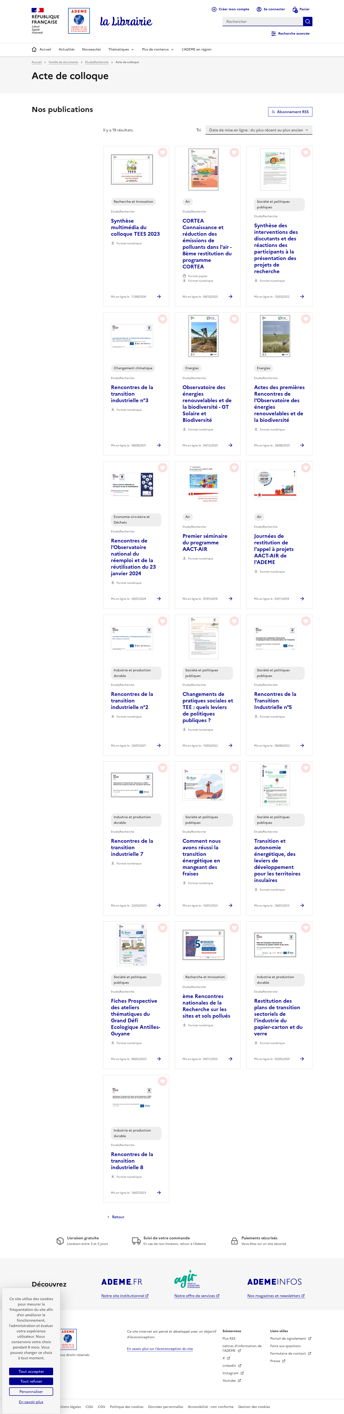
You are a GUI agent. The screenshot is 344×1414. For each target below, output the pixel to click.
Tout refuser (31, 1381)
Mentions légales (68, 1406)
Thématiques (118, 49)
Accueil (45, 49)
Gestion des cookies (254, 1406)
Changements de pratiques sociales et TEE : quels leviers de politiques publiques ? (208, 707)
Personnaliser (31, 1391)
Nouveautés (91, 49)
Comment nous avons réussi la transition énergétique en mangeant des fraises (202, 857)
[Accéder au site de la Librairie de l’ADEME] (126, 21)
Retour (118, 1217)
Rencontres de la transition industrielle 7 (132, 847)
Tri (198, 130)
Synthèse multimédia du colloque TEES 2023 (135, 227)
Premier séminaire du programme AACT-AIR (205, 543)
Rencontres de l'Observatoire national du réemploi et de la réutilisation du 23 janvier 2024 (133, 557)
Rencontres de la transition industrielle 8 (132, 1161)
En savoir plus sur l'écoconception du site (160, 1348)
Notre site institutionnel (122, 1295)
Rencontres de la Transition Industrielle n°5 (275, 701)
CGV (101, 1406)
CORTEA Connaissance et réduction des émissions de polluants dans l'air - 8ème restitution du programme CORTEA (207, 244)
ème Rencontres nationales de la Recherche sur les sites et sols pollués (206, 1006)
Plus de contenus (155, 49)
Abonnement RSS (293, 112)
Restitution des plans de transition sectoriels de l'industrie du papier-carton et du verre (278, 1017)
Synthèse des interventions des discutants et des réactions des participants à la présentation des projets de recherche (276, 248)
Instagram (231, 1373)
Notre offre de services (194, 1295)
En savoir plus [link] (31, 1402)
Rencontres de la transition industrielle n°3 (132, 394)
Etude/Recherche (97, 62)
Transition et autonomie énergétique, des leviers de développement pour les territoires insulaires (277, 861)
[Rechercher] (307, 21)
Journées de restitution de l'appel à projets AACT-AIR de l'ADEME (274, 549)
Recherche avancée (294, 33)
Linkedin (230, 1365)
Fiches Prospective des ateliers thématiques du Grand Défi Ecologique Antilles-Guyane (135, 1017)
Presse (275, 1361)
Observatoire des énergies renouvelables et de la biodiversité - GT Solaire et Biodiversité (207, 403)
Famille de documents (63, 62)
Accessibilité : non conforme (211, 1406)
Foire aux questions (285, 1346)
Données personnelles (165, 1406)
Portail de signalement (288, 1338)
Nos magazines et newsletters (273, 1295)
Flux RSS (229, 1338)
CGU (89, 1406)
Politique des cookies (126, 1406)
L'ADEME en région (197, 49)
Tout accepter (31, 1371)
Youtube (230, 1380)
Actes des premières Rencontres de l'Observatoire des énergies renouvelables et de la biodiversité (279, 403)
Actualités (67, 49)
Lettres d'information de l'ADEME (242, 1348)
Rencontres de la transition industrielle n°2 (132, 701)
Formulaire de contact (288, 1353)
